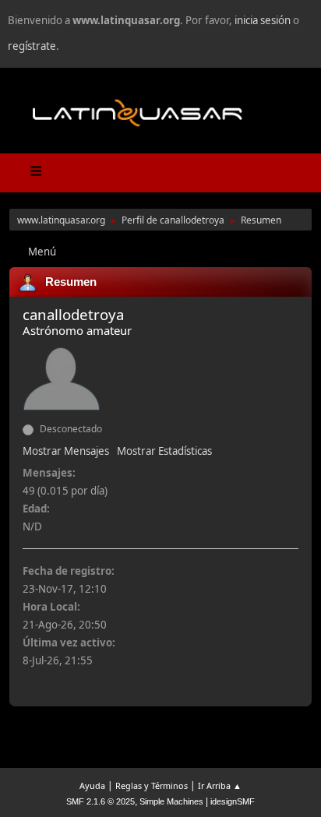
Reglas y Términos (151, 785)
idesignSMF (232, 801)
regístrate (32, 46)
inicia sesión (263, 20)
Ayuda (92, 785)
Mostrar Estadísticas (164, 451)
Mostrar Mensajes (66, 451)
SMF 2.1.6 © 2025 (100, 801)
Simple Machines (171, 801)
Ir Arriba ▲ (220, 785)
